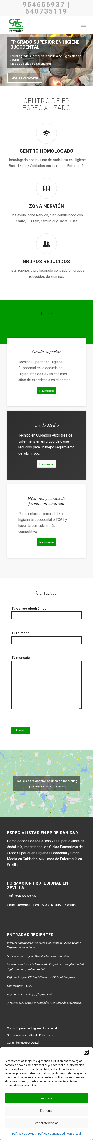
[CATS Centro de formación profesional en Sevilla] (38, 25)
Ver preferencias (47, 1123)
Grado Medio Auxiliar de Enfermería (30, 1035)
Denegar (46, 1110)
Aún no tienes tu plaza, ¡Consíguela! (29, 994)
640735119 (46, 11)
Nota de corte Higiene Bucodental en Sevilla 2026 (38, 956)
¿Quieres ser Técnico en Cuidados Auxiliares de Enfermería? (44, 1002)
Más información (24, 77)
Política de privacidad (51, 1133)
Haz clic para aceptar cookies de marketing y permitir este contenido (46, 783)
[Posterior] (89, 60)
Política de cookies (24, 1133)
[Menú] (83, 25)
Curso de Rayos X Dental (23, 1042)
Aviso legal (74, 1133)
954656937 (44, 4)
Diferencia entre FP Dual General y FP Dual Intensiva (41, 977)
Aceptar (46, 1098)
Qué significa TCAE (19, 985)
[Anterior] (4, 60)
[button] (86, 1052)
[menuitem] (83, 25)
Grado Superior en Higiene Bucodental (32, 1028)
